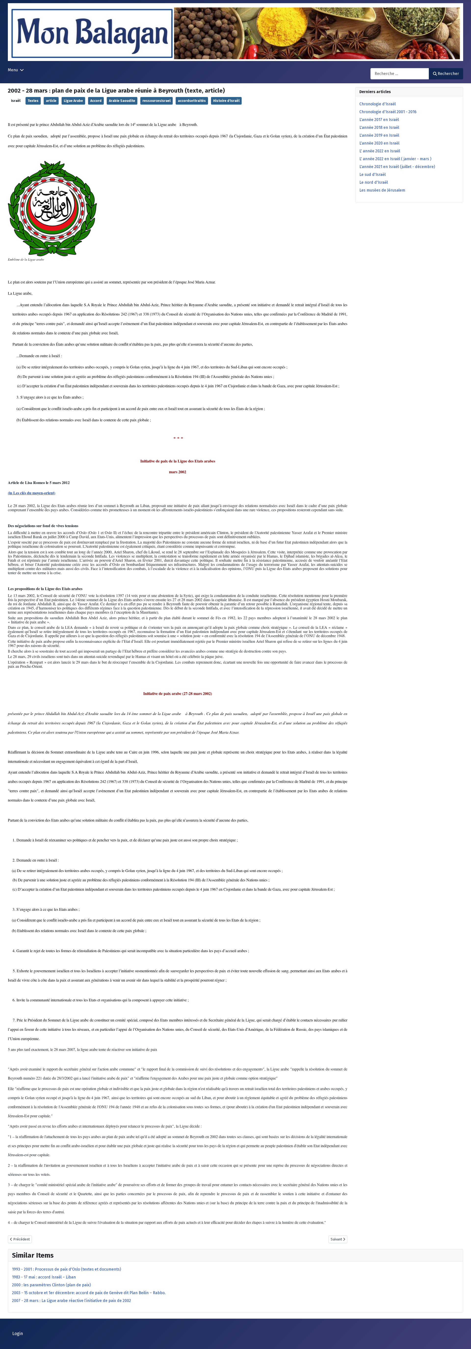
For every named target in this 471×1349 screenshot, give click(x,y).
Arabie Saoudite (122, 101)
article (51, 101)
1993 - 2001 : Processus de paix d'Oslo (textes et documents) (66, 1269)
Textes (33, 101)
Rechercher (448, 73)
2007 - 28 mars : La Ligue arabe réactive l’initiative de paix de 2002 (71, 1300)
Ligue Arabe (73, 101)
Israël (15, 101)
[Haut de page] (462, 1340)
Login (17, 1333)
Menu (13, 70)
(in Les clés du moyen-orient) (31, 493)
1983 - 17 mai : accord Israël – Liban (44, 1277)
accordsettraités (192, 101)
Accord (96, 101)
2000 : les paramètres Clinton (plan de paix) (51, 1285)
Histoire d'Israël (226, 101)
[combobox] (399, 73)
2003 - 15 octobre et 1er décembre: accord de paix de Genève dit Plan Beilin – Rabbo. (89, 1292)
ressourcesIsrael (156, 101)
